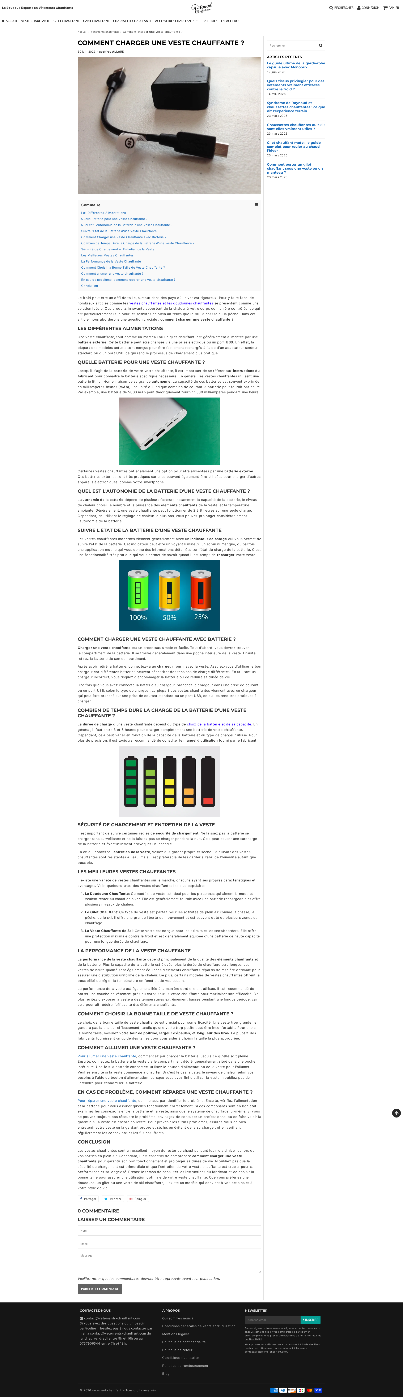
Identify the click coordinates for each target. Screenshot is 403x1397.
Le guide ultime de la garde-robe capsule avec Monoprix (296, 65)
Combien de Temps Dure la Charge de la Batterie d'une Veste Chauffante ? (137, 243)
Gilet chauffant (67, 21)
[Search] (321, 45)
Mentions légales (176, 1334)
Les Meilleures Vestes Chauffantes (107, 255)
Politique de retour (177, 1350)
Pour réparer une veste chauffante (107, 1100)
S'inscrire (310, 1320)
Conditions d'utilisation (180, 1358)
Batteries (210, 21)
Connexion (370, 7)
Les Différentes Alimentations (103, 212)
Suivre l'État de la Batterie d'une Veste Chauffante (119, 231)
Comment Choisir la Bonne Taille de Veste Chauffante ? (123, 267)
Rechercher (343, 7)
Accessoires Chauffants (174, 21)
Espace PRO (229, 21)
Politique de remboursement (185, 1366)
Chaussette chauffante (132, 21)
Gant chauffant (96, 21)
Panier (394, 7)
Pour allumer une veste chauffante (107, 1056)
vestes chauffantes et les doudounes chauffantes (171, 303)
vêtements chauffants (105, 31)
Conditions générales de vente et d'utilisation (199, 1326)
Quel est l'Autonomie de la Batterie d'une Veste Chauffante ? (127, 225)
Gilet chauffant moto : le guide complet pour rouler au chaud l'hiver (294, 147)
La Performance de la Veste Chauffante (111, 261)
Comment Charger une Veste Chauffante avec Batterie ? (123, 237)
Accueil (12, 21)
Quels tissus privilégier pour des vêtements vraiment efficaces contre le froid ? (295, 85)
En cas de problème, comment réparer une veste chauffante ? (128, 279)
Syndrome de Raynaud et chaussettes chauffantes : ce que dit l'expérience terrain (296, 107)
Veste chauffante (35, 21)
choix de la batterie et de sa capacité (219, 724)
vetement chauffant (107, 1390)
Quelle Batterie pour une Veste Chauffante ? (114, 219)
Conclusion (89, 285)
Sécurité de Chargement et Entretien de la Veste (117, 249)
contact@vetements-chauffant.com (118, 1333)
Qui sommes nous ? (178, 1318)
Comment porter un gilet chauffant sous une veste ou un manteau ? (295, 168)
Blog (165, 1374)
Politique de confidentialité (184, 1342)
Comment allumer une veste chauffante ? (112, 273)
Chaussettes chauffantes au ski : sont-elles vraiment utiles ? (295, 127)
